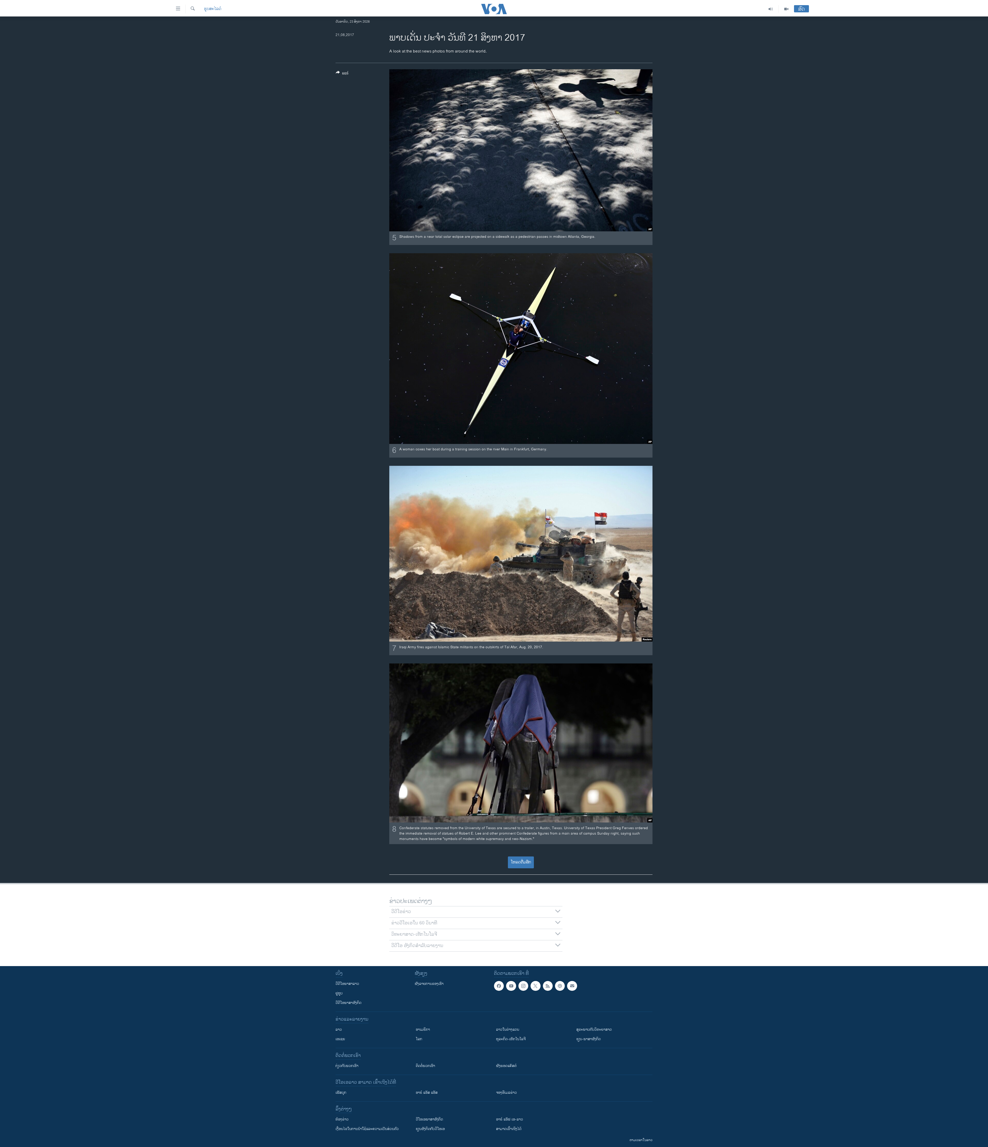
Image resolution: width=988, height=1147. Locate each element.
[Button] (342, 74)
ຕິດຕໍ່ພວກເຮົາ (425, 1066)
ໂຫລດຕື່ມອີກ (521, 862)
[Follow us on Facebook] (499, 986)
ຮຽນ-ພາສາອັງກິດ (588, 1039)
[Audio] (771, 9)
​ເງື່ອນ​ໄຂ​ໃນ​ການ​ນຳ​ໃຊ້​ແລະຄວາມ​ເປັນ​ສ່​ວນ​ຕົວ (367, 1129)
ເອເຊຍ (340, 1039)
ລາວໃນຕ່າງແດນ (507, 1029)
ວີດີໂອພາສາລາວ (347, 983)
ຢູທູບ (339, 993)
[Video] (786, 9)
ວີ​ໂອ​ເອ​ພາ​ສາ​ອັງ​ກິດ (429, 1119)
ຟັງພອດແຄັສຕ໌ (506, 1066)
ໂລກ (419, 1039)
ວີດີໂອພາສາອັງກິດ (348, 1002)
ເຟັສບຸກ (341, 1092)
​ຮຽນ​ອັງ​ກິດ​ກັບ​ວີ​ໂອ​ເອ (430, 1129)
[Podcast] (560, 986)
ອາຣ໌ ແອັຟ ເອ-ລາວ (509, 1119)
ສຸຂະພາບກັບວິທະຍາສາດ (594, 1029)
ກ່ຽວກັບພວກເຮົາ (347, 1066)
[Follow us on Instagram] (523, 986)
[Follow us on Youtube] (511, 986)
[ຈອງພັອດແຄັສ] (572, 986)
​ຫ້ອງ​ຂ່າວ (342, 1119)
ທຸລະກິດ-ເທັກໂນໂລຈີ (511, 1039)
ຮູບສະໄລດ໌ (212, 9)
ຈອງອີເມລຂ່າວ (506, 1092)
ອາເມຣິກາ (423, 1029)
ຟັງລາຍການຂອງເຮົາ (429, 983)
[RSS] (548, 986)
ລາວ (339, 1029)
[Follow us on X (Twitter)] (535, 986)
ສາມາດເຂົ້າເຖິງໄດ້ (509, 1129)
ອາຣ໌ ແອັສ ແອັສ (427, 1092)
